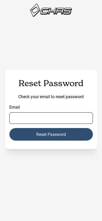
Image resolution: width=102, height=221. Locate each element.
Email (14, 107)
